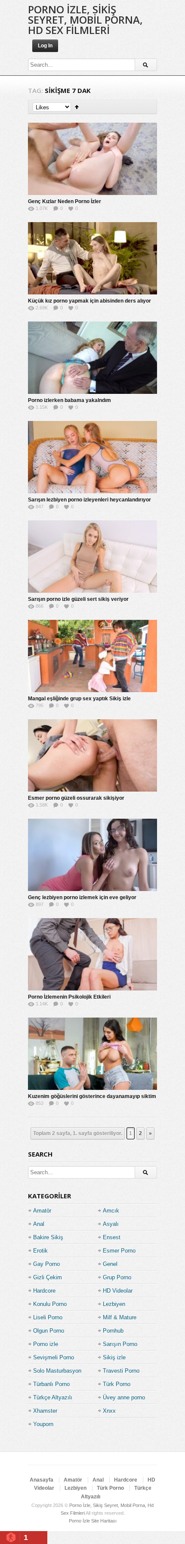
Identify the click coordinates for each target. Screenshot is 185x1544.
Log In (45, 46)
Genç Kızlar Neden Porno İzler (64, 201)
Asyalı (111, 1224)
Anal (38, 1224)
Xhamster (45, 1411)
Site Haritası (104, 1520)
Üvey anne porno (124, 1397)
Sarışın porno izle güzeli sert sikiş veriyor (78, 599)
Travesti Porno (121, 1371)
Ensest (111, 1237)
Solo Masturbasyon (57, 1371)
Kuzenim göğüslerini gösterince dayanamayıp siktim (92, 1096)
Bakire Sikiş (48, 1237)
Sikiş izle (114, 1357)
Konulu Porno (50, 1304)
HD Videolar (118, 1290)
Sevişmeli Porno (53, 1357)
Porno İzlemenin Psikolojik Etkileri (69, 997)
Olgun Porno (48, 1330)
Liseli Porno (47, 1317)
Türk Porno (116, 1384)
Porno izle (45, 1344)
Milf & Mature (119, 1317)
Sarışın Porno (120, 1344)
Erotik (40, 1250)
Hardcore (44, 1290)
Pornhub (113, 1330)
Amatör (42, 1210)
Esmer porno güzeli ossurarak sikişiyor (76, 798)
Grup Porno (117, 1277)
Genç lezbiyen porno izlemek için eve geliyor (82, 897)
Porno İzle (79, 1520)
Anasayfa (41, 1480)
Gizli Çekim (47, 1277)
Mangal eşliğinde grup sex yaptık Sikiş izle (79, 699)
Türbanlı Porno (51, 1384)
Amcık (111, 1210)
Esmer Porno (119, 1250)
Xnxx (109, 1411)
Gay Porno (46, 1264)
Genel (110, 1264)
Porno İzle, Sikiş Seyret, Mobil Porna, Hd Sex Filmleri (85, 19)
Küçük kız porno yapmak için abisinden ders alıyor (89, 301)
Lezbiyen (114, 1304)
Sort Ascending (76, 106)
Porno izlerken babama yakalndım (69, 400)
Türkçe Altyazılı (52, 1397)
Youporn (43, 1424)
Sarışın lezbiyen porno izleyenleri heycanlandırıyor (89, 500)
